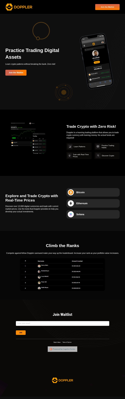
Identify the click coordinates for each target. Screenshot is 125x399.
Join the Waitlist (107, 7)
